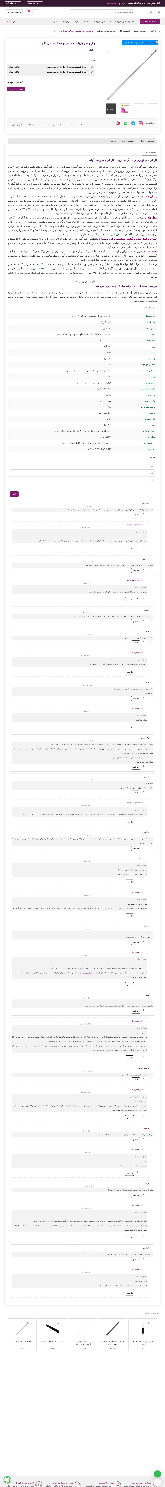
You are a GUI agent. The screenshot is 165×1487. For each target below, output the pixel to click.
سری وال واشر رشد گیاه (106, 31)
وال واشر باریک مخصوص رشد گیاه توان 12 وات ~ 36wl (73, 31)
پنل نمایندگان (11, 3)
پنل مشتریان (33, 3)
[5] (20, 42)
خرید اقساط (10, 22)
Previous (158, 1334)
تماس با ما (86, 973)
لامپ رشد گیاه (124, 31)
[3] (14, 42)
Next (161, 1334)
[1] (8, 42)
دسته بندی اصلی (140, 31)
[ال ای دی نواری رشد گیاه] (111, 108)
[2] (11, 42)
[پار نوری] (124, 108)
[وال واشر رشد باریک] (138, 108)
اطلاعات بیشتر (111, 3)
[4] (17, 42)
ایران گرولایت (155, 31)
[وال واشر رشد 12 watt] (152, 108)
